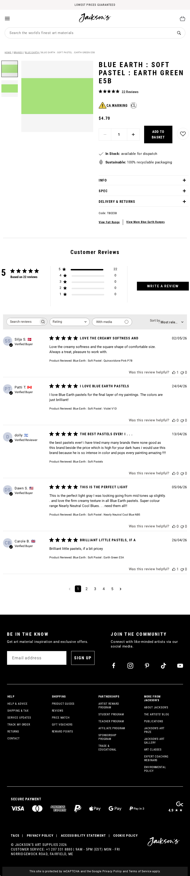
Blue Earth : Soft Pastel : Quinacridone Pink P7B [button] (102, 360)
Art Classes (153, 749)
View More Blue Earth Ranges (145, 222)
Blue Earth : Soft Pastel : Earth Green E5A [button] (98, 557)
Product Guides (63, 703)
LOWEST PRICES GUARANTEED (95, 4)
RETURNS (13, 731)
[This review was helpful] (173, 372)
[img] (100, 91)
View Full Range (109, 222)
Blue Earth (32, 52)
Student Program (111, 714)
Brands (18, 52)
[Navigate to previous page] (70, 588)
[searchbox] (23, 321)
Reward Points (62, 731)
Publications (153, 721)
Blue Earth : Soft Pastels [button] (88, 461)
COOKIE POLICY (125, 835)
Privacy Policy (112, 871)
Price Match (61, 717)
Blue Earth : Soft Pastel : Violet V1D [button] (95, 408)
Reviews (57, 710)
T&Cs (15, 835)
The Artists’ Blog (156, 714)
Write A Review (163, 286)
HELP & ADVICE (17, 703)
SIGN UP (83, 657)
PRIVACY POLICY (40, 835)
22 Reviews (130, 92)
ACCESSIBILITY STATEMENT (83, 835)
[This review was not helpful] (182, 372)
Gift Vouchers (62, 724)
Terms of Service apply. (145, 871)
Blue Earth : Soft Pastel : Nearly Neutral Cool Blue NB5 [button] (106, 514)
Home (8, 52)
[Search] (179, 33)
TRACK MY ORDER (18, 724)
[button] (9, 87)
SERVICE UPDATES (19, 717)
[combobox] (89, 33)
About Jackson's (156, 707)
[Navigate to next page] (121, 588)
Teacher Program (111, 721)
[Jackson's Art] (95, 17)
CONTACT (13, 738)
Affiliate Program (111, 728)
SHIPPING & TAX (18, 710)
